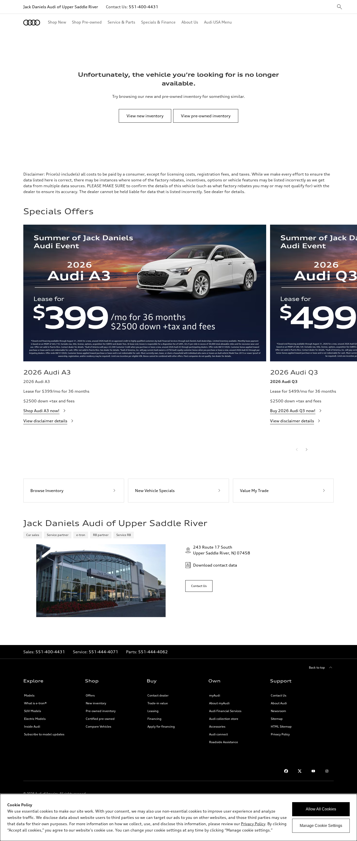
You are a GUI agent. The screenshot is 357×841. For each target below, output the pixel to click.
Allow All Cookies (321, 809)
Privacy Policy (280, 734)
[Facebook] (286, 771)
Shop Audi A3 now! (41, 410)
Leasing (153, 711)
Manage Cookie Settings (321, 826)
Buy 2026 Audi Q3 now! (292, 410)
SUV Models (32, 711)
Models (29, 695)
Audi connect (218, 734)
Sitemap (277, 719)
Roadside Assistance (223, 742)
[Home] (31, 22)
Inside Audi (32, 726)
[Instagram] (327, 771)
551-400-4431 (143, 6)
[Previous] (297, 449)
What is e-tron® (35, 703)
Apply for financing (161, 726)
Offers (90, 695)
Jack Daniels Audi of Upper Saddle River (60, 6)
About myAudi (219, 703)
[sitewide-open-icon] (339, 7)
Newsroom (278, 711)
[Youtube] (313, 771)
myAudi (214, 695)
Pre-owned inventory (101, 711)
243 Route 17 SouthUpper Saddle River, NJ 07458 (221, 550)
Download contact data (215, 565)
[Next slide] (306, 449)
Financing (154, 719)
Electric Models (35, 719)
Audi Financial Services (225, 711)
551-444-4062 (153, 651)
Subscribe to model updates (44, 734)
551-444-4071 (103, 651)
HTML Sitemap (281, 726)
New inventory (96, 703)
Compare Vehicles (98, 726)
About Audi (279, 703)
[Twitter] (299, 771)
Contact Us (278, 695)
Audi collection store (223, 719)
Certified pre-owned (100, 719)
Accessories (217, 726)
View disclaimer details (45, 420)
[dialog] (178, 817)
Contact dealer (158, 695)
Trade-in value (157, 703)
